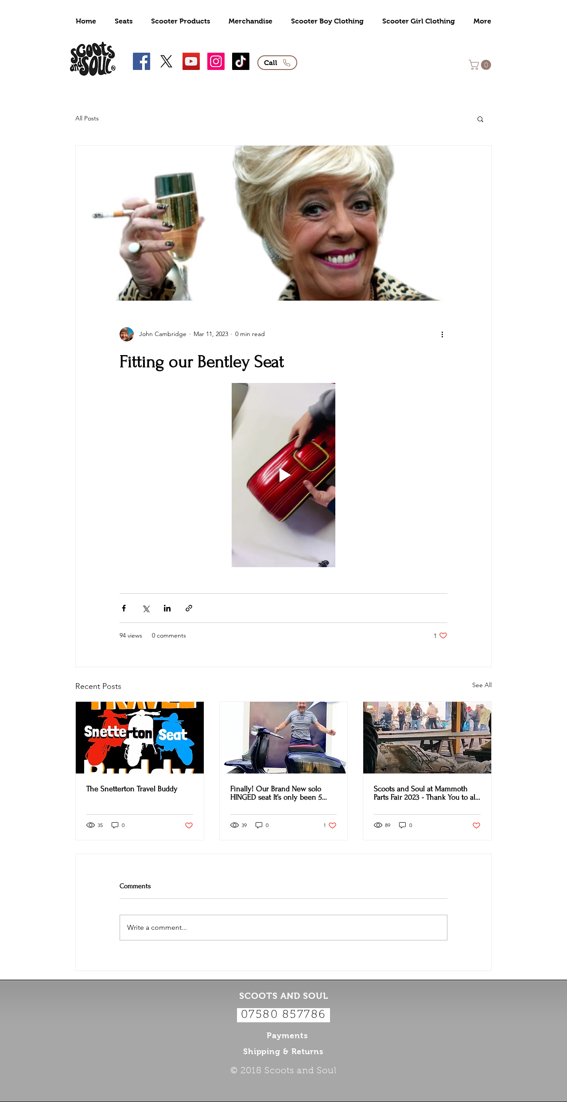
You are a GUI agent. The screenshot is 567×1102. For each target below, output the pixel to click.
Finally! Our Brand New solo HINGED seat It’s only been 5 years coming (276, 793)
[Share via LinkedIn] (167, 608)
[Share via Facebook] (124, 608)
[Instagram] (216, 61)
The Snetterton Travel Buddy (132, 789)
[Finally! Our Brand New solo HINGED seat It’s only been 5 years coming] (284, 737)
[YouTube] (191, 61)
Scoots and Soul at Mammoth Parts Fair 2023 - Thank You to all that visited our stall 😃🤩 (425, 793)
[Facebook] (141, 61)
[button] (481, 65)
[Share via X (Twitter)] (145, 608)
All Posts (87, 118)
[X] (166, 61)
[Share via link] (189, 608)
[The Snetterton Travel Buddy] (140, 737)
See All (482, 685)
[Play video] (283, 475)
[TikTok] (240, 61)
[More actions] (442, 334)
